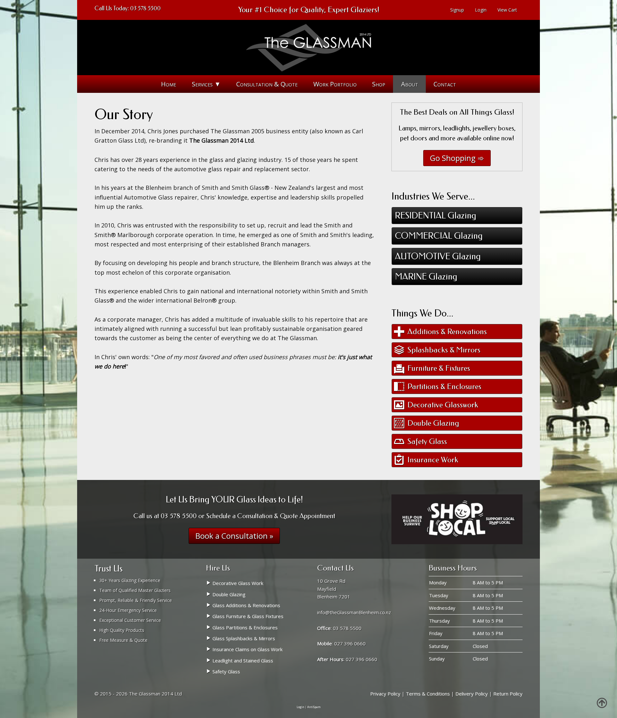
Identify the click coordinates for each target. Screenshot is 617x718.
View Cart (507, 10)
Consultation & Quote (267, 84)
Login (481, 10)
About (409, 84)
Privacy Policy (385, 693)
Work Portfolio (335, 84)
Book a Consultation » (234, 535)
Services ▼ (206, 84)
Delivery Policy (471, 693)
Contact (445, 84)
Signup (457, 10)
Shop (378, 84)
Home (168, 84)
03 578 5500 (145, 8)
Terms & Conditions (428, 693)
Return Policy (508, 693)
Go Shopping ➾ (457, 158)
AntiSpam (314, 707)
